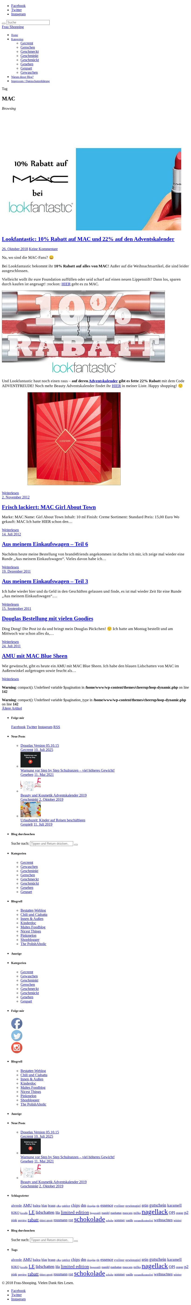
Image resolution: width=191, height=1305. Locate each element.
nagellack (155, 1211)
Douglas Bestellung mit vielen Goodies (47, 618)
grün (145, 1205)
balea (37, 1205)
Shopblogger (29, 940)
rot (70, 1220)
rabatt (33, 1219)
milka (137, 1213)
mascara (128, 1213)
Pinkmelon (28, 935)
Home (14, 35)
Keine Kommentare (43, 249)
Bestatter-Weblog (33, 910)
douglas (91, 1205)
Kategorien (17, 39)
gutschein (157, 1205)
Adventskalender (103, 381)
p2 (186, 1212)
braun (51, 1205)
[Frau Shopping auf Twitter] (16, 1040)
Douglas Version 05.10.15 (39, 745)
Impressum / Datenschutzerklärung (30, 81)
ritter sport (46, 1220)
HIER (66, 284)
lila (57, 1212)
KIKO (15, 1213)
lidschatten (45, 1212)
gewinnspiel (133, 1205)
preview (22, 1220)
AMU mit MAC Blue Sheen (34, 656)
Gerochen (27, 47)
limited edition (75, 1212)
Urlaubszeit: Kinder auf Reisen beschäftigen (52, 820)
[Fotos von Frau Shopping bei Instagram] (16, 1052)
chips (75, 1205)
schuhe (109, 1220)
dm (83, 1205)
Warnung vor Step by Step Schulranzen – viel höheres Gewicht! (67, 770)
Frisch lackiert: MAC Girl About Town (49, 507)
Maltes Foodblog (32, 927)
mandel (105, 1213)
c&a (58, 1205)
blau (44, 1205)
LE (32, 1212)
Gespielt (26, 824)
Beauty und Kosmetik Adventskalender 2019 (53, 795)
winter (177, 1220)
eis (97, 1205)
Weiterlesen (10, 493)
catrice (66, 1205)
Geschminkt (29, 56)
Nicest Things (30, 931)
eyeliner (119, 1205)
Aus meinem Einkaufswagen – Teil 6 (45, 544)
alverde (16, 1205)
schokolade (89, 1219)
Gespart (26, 68)
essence (106, 1205)
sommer (119, 1220)
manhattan (116, 1213)
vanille (129, 1220)
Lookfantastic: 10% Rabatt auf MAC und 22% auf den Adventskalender (88, 239)
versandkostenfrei (143, 1220)
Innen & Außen (31, 919)
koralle (24, 1213)
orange (179, 1213)
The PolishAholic (33, 944)
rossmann (61, 1220)
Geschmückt (29, 60)
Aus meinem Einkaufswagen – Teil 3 (45, 581)
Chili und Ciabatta (33, 914)
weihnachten (163, 1220)
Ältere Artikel (12, 708)
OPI (172, 1213)
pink (14, 1220)
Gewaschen (29, 72)
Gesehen (26, 64)
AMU (27, 1205)
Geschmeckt (29, 51)
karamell (174, 1205)
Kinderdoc (28, 923)
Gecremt (26, 43)
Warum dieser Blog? (22, 77)
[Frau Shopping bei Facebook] (16, 1028)
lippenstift (95, 1213)
